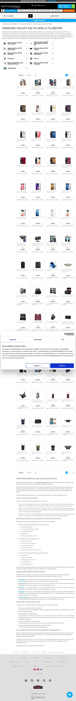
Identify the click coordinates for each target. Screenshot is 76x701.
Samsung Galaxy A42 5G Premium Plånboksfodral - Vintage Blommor (67, 166)
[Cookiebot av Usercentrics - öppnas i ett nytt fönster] (66, 334)
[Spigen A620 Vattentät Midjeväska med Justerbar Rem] (68, 450)
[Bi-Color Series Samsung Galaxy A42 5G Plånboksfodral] (52, 85)
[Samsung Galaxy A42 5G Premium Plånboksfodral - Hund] (22, 137)
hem (12, 657)
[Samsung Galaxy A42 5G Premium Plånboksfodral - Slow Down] (37, 164)
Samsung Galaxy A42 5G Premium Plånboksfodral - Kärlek (37, 140)
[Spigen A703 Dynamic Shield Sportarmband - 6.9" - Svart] (52, 320)
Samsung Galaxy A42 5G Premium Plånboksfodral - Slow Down (38, 166)
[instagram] (50, 680)
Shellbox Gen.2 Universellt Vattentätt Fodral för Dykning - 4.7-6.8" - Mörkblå (53, 244)
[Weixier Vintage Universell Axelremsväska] (37, 294)
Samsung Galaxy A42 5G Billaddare (15, 53)
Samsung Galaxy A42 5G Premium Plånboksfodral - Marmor (67, 140)
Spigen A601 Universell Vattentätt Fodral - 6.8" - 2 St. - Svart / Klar (68, 244)
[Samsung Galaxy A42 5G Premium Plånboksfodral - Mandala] (22, 111)
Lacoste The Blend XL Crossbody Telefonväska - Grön (37, 453)
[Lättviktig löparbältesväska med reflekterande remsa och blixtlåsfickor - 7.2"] (68, 268)
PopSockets (22, 591)
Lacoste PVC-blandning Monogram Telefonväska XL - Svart (22, 453)
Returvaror (36, 657)
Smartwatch (58, 10)
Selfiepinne (21, 587)
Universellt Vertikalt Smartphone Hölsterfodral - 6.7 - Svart (23, 375)
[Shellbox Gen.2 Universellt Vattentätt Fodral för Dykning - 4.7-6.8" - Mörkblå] (52, 242)
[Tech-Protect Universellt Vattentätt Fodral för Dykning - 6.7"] (52, 294)
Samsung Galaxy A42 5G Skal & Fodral (15, 43)
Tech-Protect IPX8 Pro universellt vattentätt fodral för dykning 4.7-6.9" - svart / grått (37, 88)
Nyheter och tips (62, 662)
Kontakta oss (47, 662)
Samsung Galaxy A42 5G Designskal (41, 63)
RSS (37, 662)
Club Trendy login (39, 5)
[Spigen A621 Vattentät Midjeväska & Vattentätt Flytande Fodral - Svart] (22, 242)
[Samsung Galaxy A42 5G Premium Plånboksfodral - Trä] (52, 164)
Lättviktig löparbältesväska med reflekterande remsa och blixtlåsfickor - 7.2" (67, 270)
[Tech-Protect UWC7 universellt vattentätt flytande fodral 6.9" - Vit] (52, 398)
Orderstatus (48, 657)
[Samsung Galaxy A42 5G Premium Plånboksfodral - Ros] (22, 164)
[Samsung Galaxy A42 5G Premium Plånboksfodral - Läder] (52, 137)
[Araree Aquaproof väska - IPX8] (22, 398)
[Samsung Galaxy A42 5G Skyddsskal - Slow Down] (22, 216)
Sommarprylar (70, 10)
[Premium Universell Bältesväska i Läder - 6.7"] (22, 320)
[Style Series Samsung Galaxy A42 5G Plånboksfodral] (52, 424)
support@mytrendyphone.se (55, 652)
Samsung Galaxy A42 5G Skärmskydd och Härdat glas (41, 43)
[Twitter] (32, 680)
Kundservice (22, 657)
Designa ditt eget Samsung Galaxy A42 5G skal (15, 63)
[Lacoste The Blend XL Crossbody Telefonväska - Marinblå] (22, 424)
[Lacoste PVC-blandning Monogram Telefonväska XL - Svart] (22, 450)
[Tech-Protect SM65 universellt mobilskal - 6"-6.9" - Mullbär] (37, 320)
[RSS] (38, 680)
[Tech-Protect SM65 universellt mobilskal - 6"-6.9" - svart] (37, 268)
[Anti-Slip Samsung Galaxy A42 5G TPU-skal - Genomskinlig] (68, 85)
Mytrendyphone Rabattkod (19, 666)
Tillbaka (5, 24)
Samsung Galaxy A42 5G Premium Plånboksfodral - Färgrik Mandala (67, 114)
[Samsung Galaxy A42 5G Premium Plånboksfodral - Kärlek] (37, 137)
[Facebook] (26, 680)
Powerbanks (22, 579)
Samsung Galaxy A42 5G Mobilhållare (41, 53)
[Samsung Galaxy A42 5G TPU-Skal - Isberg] (37, 216)
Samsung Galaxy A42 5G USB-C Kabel (15, 49)
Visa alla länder (38, 673)
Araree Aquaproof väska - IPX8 (23, 399)
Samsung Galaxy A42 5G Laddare (41, 49)
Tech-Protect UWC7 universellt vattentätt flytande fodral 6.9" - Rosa (68, 401)
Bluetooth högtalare (24, 597)
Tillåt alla (62, 365)
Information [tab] (38, 339)
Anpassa (36, 365)
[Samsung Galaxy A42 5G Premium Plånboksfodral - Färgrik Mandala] (68, 111)
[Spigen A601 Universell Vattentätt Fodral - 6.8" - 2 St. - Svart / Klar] (68, 242)
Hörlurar (36, 58)
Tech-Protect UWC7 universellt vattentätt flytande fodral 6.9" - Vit (53, 401)
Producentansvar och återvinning (55, 666)
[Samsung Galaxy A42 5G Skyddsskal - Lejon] (52, 190)
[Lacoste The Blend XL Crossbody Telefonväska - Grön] (37, 450)
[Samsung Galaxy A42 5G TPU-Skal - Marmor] (52, 216)
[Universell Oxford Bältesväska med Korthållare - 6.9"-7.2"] (68, 294)
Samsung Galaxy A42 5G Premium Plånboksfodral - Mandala (22, 114)
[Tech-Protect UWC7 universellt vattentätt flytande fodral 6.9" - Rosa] (68, 398)
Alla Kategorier (12, 68)
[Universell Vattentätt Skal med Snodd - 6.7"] (52, 268)
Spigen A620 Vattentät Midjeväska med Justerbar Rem (67, 453)
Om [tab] (63, 339)
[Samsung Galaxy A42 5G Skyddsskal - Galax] (37, 190)
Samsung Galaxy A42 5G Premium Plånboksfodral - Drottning (52, 114)
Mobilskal (21, 10)
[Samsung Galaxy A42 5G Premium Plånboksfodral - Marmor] (68, 137)
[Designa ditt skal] (22, 85)
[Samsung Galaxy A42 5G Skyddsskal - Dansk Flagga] (22, 190)
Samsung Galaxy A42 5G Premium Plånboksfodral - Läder (52, 140)
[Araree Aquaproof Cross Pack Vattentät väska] (68, 424)
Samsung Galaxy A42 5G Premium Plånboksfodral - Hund (22, 140)
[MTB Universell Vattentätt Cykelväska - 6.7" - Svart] (37, 372)
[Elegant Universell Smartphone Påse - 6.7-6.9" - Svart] (22, 268)
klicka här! (51, 1)
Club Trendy (62, 657)
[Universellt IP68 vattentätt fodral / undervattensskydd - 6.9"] (22, 294)
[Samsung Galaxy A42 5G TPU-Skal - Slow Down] (68, 216)
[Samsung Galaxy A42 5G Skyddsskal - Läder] (68, 190)
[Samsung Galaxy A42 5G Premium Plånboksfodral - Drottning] (52, 111)
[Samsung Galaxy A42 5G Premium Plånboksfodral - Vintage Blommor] (68, 164)
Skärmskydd (22, 583)
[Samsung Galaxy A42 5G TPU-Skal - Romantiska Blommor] (37, 111)
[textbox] (17, 16)
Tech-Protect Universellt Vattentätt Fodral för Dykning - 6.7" (53, 296)
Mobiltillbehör (31, 10)
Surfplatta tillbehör (45, 10)
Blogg (27, 662)
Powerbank (11, 58)
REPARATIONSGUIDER (14, 662)
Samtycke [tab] (13, 339)
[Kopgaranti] (38, 688)
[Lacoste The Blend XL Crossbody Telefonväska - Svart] (52, 450)
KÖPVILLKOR (36, 666)
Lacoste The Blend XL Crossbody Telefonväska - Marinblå (22, 427)
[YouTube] (44, 680)
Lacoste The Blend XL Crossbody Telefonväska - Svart (52, 453)
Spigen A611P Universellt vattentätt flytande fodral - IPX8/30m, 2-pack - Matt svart (68, 375)
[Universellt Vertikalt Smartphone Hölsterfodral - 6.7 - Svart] (22, 372)
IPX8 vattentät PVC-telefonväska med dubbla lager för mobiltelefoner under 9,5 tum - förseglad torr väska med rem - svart (38, 402)
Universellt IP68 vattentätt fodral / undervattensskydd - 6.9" (22, 296)
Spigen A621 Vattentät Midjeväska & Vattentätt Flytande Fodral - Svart (21, 244)
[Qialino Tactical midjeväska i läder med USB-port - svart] (37, 424)
